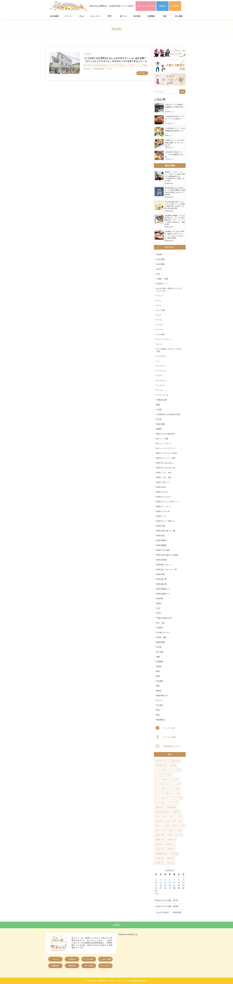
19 (165, 885)
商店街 (158, 603)
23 (183, 885)
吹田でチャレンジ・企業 (165, 458)
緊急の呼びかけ (162, 695)
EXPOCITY (161, 761)
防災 (165, 16)
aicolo (86, 65)
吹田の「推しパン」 (164, 482)
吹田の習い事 (161, 579)
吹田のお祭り (161, 487)
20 (170, 885)
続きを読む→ (142, 73)
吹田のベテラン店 (163, 511)
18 (161, 885)
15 (179, 883)
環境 (158, 676)
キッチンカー (173, 784)
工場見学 (159, 628)
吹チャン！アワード (164, 443)
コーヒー (159, 325)
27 (170, 888)
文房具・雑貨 (161, 637)
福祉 (158, 686)
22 (179, 885)
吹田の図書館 (161, 545)
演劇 (158, 657)
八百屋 (158, 410)
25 (161, 888)
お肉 (158, 274)
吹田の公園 (160, 526)
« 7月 (156, 894)
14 (174, 883)
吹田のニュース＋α (163, 506)
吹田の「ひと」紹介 (164, 473)
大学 (158, 608)
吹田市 (160, 835)
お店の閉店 (160, 259)
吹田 (159, 821)
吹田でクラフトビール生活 (166, 453)
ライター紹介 (89, 959)
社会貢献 (159, 681)
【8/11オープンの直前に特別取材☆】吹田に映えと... (174, 107)
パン (158, 361)
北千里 (158, 419)
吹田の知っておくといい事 (166, 569)
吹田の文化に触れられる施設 (167, 555)
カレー (159, 784)
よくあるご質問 (105, 959)
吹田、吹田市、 (174, 821)
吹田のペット (161, 516)
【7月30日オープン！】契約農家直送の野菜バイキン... (175, 130)
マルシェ (160, 798)
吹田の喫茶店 (161, 540)
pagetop (116, 925)
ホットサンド (161, 380)
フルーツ (159, 376)
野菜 (158, 710)
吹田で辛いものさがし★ (165, 468)
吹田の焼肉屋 (161, 560)
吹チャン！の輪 (162, 439)
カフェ (158, 300)
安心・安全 (160, 623)
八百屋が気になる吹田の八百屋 (168, 414)
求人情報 (175, 6)
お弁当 (158, 269)
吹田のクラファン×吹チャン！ (167, 502)
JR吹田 (175, 761)
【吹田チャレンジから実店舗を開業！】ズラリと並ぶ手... (174, 142)
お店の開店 (54, 16)
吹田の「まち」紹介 (164, 477)
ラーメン (159, 390)
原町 (145, 65)
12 (165, 883)
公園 (176, 812)
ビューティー (95, 16)
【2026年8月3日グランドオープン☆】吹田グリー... (174, 118)
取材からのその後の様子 (165, 434)
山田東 (170, 844)
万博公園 (171, 807)
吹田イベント (162, 826)
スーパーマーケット (164, 339)
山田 (159, 844)
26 (165, 888)
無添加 (158, 666)
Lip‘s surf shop (94, 65)
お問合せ (72, 959)
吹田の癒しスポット (164, 565)
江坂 (174, 854)
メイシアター (175, 798)
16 (183, 883)
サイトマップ (105, 966)
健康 (158, 405)
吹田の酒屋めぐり (163, 594)
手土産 (159, 849)
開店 (170, 858)
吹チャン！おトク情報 (145, 6)
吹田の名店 (160, 536)
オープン (161, 779)
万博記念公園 (161, 400)
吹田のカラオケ (162, 492)
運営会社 (72, 966)
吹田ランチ (175, 830)
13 (170, 883)
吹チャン (161, 816)
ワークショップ (138, 65)
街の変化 (137, 16)
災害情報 (151, 16)
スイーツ (159, 330)
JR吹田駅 (161, 765)
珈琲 (158, 671)
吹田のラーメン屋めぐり (165, 521)
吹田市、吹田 (175, 835)
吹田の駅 (159, 599)
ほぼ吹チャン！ (162, 284)
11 (161, 883)
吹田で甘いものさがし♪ (165, 463)
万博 (159, 807)
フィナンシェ (161, 371)
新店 (170, 849)
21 (174, 885)
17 (156, 885)
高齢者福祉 (160, 720)
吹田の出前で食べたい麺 (165, 531)
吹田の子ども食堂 (163, 550)
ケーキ (158, 320)
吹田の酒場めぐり (163, 589)
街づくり (123, 16)
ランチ (160, 802)
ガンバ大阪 (160, 310)
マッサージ (160, 385)
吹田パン (160, 830)
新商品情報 (160, 642)
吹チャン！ (176, 816)
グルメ (82, 16)
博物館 (158, 429)
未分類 (158, 647)
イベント (68, 16)
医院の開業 (160, 424)
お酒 (173, 765)
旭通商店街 (161, 854)
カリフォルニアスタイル (113, 65)
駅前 (170, 863)
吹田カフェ (178, 826)
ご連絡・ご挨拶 (162, 279)
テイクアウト (161, 356)
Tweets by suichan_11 (127, 934)
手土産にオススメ (163, 632)
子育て (109, 16)
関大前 (159, 863)
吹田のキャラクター (164, 497)
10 (156, 883)
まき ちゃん (87, 69)
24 (156, 888)
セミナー (159, 344)
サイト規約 (88, 966)
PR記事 (159, 254)
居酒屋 (171, 840)
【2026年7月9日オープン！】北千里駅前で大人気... (174, 154)
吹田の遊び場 (161, 584)
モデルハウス (127, 65)
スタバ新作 (160, 334)
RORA (102, 65)
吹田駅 (159, 840)
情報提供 (162, 6)
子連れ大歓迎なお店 (164, 618)
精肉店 (158, 691)
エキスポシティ (163, 775)
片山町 (159, 858)
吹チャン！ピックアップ (165, 448)
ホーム (55, 959)
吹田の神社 (160, 574)
